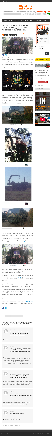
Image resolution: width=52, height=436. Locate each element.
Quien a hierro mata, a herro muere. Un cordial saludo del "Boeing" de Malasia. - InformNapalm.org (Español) (20, 350)
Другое (23, 33)
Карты (31, 20)
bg (15, 35)
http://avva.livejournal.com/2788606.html (12, 419)
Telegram (37, 48)
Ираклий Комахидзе (10, 298)
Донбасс (19, 33)
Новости (28, 33)
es (7, 35)
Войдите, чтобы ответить (19, 335)
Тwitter (43, 46)
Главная (5, 20)
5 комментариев (12, 33)
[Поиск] (47, 53)
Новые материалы (14, 20)
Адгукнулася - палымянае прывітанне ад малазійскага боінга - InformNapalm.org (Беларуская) (19, 376)
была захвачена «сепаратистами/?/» (17, 241)
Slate (42, 48)
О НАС (45, 20)
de (5, 35)
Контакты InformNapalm (21, 433)
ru (2, 35)
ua (9, 35)
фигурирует (19, 277)
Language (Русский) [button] (6, 1)
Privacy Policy (10, 433)
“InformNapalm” (29, 301)
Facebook (37, 46)
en (13, 35)
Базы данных (24, 20)
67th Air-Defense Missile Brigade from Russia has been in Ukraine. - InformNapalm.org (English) (20, 333)
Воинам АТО (39, 20)
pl (11, 35)
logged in (10, 425)
